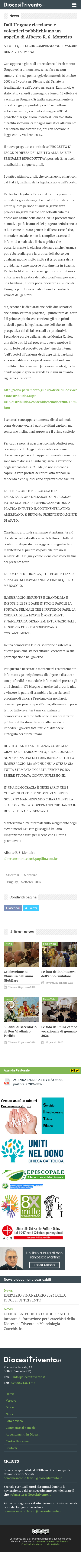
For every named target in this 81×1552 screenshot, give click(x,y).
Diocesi (10, 1407)
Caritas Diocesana (18, 1441)
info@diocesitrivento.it (29, 1377)
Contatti (11, 1448)
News (9, 1414)
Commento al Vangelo (21, 1428)
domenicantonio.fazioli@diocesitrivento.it (33, 1478)
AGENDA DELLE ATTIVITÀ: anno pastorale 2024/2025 (38, 1082)
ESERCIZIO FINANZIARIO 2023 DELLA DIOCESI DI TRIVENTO (35, 1295)
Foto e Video (14, 1421)
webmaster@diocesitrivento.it (30, 1495)
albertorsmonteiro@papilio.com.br (30, 859)
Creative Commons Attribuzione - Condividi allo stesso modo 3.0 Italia (45, 1543)
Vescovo (11, 1401)
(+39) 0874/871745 (22, 1383)
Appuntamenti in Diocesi (23, 1434)
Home (10, 1394)
